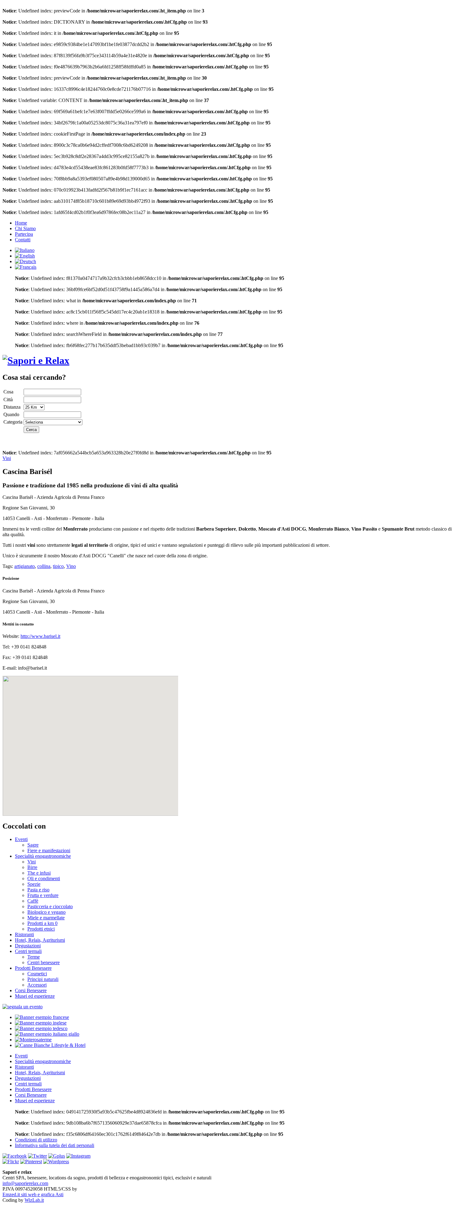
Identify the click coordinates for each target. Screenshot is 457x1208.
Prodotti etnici (41, 929)
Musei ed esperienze (35, 996)
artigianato (24, 566)
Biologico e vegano (46, 912)
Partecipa (24, 234)
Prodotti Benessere (33, 968)
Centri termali (28, 951)
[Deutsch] (25, 261)
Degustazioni (28, 945)
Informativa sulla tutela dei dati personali (54, 1145)
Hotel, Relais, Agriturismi (40, 940)
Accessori (37, 984)
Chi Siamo (25, 228)
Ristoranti (24, 934)
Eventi (21, 839)
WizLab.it (34, 1200)
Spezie (33, 884)
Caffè (32, 901)
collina (43, 566)
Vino (71, 566)
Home (21, 222)
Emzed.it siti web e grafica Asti (32, 1194)
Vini (6, 458)
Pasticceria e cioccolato (50, 906)
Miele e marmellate (46, 917)
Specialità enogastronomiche (43, 856)
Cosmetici (37, 973)
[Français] (25, 267)
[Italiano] (25, 250)
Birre (32, 867)
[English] (25, 255)
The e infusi (39, 873)
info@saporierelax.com (25, 1183)
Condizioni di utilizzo (36, 1139)
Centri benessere (43, 962)
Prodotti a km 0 (42, 923)
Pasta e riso (38, 889)
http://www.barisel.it (40, 636)
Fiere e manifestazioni (48, 850)
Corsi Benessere (31, 990)
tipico (58, 566)
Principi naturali (42, 979)
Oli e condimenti (43, 878)
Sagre (33, 845)
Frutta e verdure (42, 895)
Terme (33, 956)
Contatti (22, 239)
